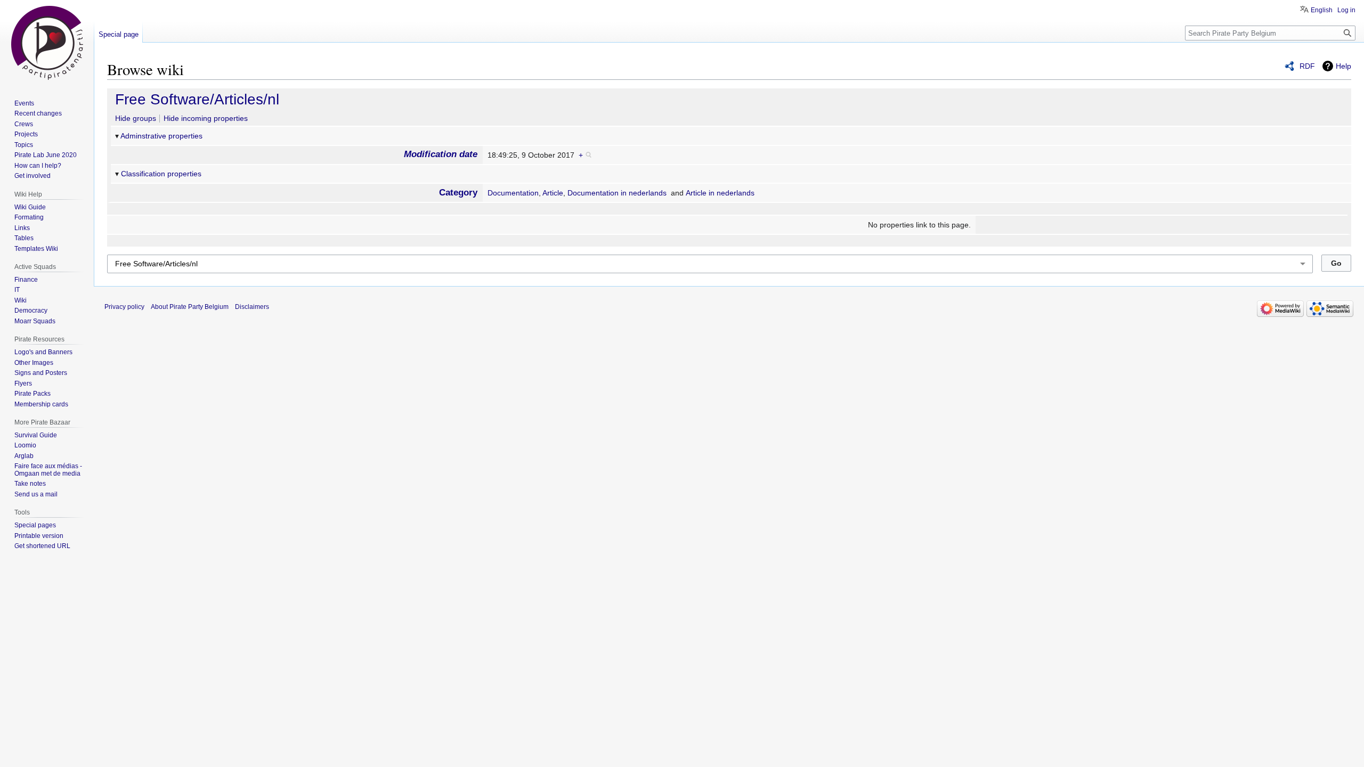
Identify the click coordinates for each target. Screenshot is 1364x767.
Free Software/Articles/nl (197, 99)
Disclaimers (252, 307)
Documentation (513, 193)
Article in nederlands (720, 193)
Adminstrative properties (161, 136)
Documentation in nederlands (617, 193)
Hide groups (135, 118)
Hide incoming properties (206, 118)
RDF (1307, 66)
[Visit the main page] (47, 42)
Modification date (440, 154)
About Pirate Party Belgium (190, 307)
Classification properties (161, 173)
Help (1343, 66)
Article (552, 193)
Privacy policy (124, 307)
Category (458, 192)
